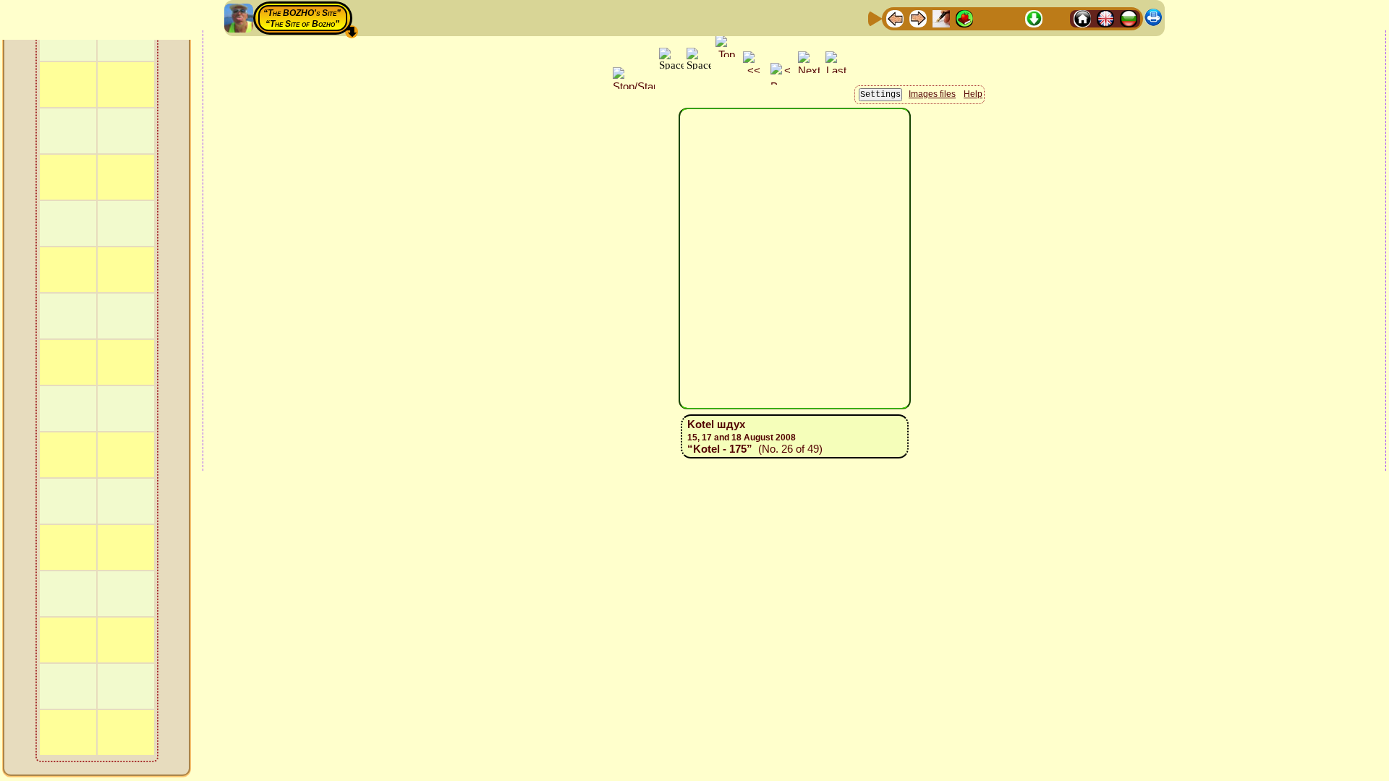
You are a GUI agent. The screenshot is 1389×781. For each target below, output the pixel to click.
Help (973, 94)
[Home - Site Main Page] (1082, 18)
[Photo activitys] (1010, 18)
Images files (932, 94)
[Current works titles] (987, 18)
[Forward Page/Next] (918, 18)
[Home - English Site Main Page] (1105, 18)
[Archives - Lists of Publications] (941, 18)
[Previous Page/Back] (895, 18)
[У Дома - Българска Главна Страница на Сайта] (1128, 18)
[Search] (1057, 18)
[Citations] (964, 18)
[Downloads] (1033, 18)
